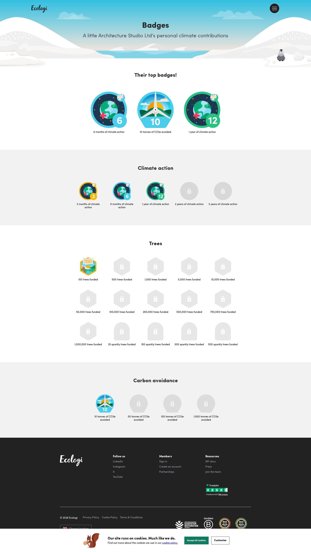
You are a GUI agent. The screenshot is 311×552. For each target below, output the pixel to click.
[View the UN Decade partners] (187, 525)
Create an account (170, 466)
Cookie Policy (109, 517)
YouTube (118, 476)
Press (208, 466)
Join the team (213, 471)
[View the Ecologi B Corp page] (208, 525)
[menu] (274, 8)
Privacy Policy (91, 517)
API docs (210, 461)
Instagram (119, 466)
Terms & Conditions (131, 517)
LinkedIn (118, 461)
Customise (220, 540)
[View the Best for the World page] (225, 525)
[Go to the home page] (39, 9)
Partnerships (166, 471)
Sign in (163, 461)
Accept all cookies (196, 540)
